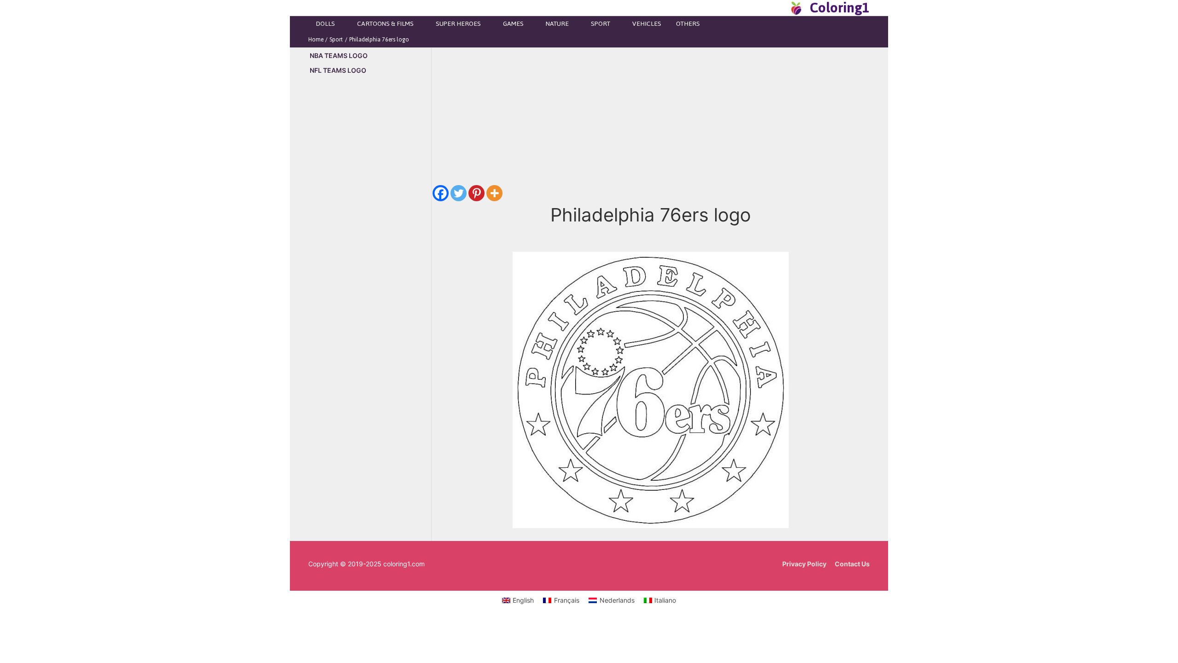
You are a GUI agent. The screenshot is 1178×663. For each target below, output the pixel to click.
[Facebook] (441, 193)
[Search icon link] (779, 8)
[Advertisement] (370, 239)
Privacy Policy (804, 564)
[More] (494, 193)
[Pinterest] (476, 193)
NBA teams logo (339, 55)
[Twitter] (458, 193)
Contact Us (852, 564)
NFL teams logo (338, 70)
